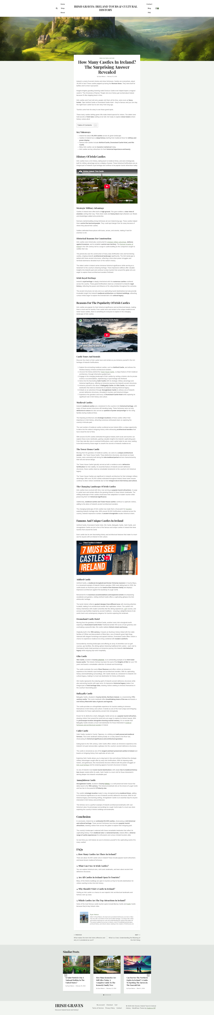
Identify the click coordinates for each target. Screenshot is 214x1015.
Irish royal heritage (82, 765)
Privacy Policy (110, 1008)
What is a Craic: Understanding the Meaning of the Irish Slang (124, 937)
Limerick (101, 660)
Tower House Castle (107, 372)
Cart (116, 1005)
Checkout (109, 1005)
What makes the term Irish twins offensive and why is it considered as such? (89, 937)
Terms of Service (98, 1008)
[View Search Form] (56, 8)
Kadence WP (151, 1008)
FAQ (149, 12)
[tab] (103, 994)
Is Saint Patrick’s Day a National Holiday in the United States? (75, 980)
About (63, 12)
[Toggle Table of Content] (94, 125)
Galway (107, 784)
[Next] (148, 974)
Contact (149, 4)
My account (101, 1005)
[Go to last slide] (65, 974)
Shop (63, 8)
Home (63, 4)
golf (125, 609)
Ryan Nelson (102, 76)
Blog (149, 8)
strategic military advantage (116, 242)
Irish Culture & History (107, 58)
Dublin (129, 904)
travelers (129, 509)
